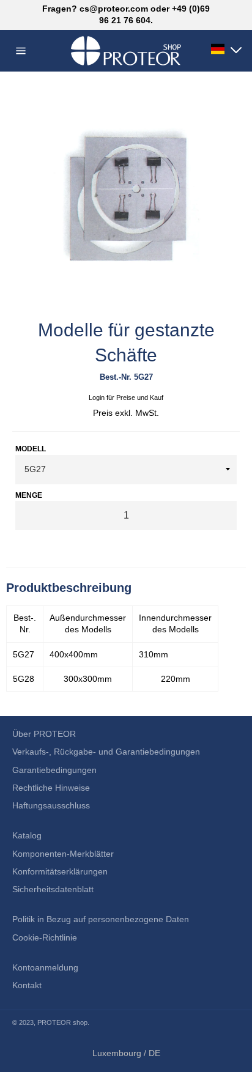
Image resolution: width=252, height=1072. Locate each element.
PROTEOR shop (62, 1022)
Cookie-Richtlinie (44, 937)
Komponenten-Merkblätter (63, 854)
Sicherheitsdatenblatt (53, 889)
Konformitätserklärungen (60, 871)
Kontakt (27, 985)
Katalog (27, 835)
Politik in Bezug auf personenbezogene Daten (100, 919)
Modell (30, 449)
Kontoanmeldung (45, 967)
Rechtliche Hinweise (51, 788)
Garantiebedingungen (54, 770)
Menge (28, 495)
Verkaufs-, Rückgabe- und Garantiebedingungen (106, 751)
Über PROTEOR (44, 734)
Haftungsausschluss (51, 805)
